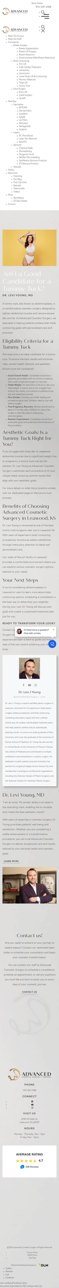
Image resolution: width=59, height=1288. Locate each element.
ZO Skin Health (20, 201)
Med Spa (12, 101)
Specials (17, 167)
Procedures (13, 42)
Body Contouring (21, 61)
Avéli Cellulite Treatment (30, 67)
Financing (17, 176)
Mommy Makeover (27, 80)
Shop (10, 195)
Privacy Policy (32, 1253)
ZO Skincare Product (28, 164)
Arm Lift (22, 64)
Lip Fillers (23, 120)
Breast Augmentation (29, 49)
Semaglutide (24, 126)
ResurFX (22, 142)
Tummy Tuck (24, 86)
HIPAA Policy (32, 1255)
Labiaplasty (24, 70)
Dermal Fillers (25, 111)
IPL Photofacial (26, 136)
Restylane (23, 123)
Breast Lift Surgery (27, 52)
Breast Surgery (20, 45)
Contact (12, 204)
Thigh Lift (23, 83)
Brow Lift (23, 92)
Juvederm (23, 114)
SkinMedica (18, 198)
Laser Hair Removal (28, 139)
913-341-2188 (43, 7)
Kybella (22, 117)
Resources (13, 173)
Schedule (9, 1278)
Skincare (17, 145)
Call (7, 1275)
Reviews (9, 1272)
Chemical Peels (26, 148)
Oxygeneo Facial (26, 154)
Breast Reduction (27, 55)
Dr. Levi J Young (30, 692)
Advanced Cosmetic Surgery (35, 318)
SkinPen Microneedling (29, 158)
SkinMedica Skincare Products (33, 161)
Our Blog (17, 179)
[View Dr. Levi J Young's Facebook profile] (23, 684)
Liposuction (24, 74)
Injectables (18, 105)
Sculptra (23, 130)
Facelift (22, 98)
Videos (16, 192)
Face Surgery (19, 89)
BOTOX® (23, 108)
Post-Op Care (19, 182)
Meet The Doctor (16, 36)
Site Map (32, 1258)
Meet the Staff (14, 39)
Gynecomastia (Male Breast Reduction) (37, 58)
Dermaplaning (25, 151)
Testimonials (19, 189)
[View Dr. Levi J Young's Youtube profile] (29, 684)
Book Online (37, 3)
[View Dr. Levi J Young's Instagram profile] (35, 684)
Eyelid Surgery (25, 95)
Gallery (11, 170)
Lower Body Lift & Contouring (33, 77)
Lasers (16, 133)
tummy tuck (11, 304)
